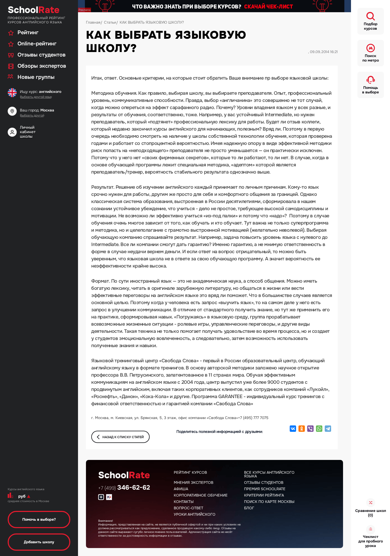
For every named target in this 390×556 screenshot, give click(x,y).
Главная (93, 22)
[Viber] (310, 428)
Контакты (184, 501)
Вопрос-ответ (188, 508)
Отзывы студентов (263, 482)
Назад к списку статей (123, 437)
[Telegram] (328, 428)
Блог (249, 508)
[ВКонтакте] (293, 428)
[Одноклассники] (301, 428)
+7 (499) (124, 488)
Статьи (110, 22)
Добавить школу (39, 542)
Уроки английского (194, 514)
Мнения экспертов (193, 482)
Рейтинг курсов (190, 472)
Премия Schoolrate (264, 489)
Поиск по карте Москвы (269, 501)
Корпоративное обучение (201, 495)
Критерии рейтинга (264, 495)
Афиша (181, 489)
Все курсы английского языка (269, 474)
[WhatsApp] (319, 428)
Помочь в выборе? (39, 519)
